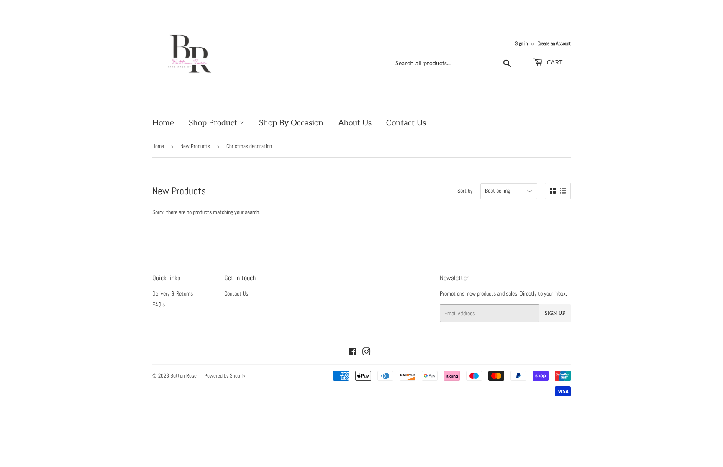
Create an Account (554, 43)
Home (163, 123)
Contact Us (406, 123)
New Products (195, 146)
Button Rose (183, 375)
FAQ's (158, 304)
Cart (553, 62)
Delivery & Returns (172, 293)
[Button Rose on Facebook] (352, 353)
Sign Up (555, 313)
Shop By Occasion (291, 123)
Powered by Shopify (224, 375)
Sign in (521, 43)
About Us (355, 123)
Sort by (465, 190)
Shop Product (214, 123)
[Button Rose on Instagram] (366, 353)
